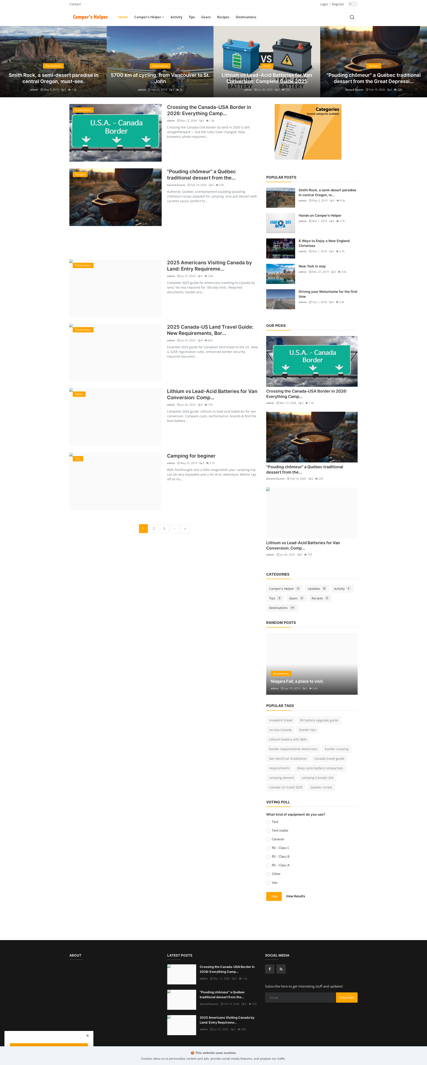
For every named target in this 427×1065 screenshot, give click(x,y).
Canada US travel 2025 (286, 787)
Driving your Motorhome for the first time (328, 294)
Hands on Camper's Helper (320, 215)
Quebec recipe (321, 787)
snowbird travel (280, 720)
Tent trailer (280, 830)
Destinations (246, 17)
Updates (316, 588)
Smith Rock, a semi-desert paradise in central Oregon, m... (327, 192)
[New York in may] (280, 274)
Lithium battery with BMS (288, 739)
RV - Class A (280, 865)
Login (324, 4)
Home (123, 17)
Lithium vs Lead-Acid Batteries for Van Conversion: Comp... (212, 394)
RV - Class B (281, 856)
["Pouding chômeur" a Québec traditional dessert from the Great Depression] (115, 197)
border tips (307, 730)
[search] (352, 16)
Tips (192, 17)
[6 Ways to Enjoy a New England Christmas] (280, 248)
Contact (75, 4)
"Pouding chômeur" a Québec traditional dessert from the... (201, 175)
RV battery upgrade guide (319, 720)
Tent (275, 821)
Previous (7, 62)
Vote (274, 896)
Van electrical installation (288, 758)
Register (338, 4)
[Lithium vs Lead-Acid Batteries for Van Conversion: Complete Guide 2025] (115, 417)
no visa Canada (280, 730)
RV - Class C (280, 847)
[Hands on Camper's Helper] (280, 223)
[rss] (281, 969)
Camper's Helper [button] (148, 17)
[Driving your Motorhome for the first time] (280, 299)
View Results (295, 896)
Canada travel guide (329, 758)
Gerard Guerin (354, 90)
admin (34, 90)
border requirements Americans (293, 749)
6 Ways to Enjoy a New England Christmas (324, 243)
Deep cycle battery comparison (320, 768)
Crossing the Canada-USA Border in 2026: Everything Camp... (209, 110)
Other (276, 874)
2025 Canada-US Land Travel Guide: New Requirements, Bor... (210, 330)
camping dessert (281, 778)
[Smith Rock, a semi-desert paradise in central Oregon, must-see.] (280, 198)
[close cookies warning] (87, 1035)
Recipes (223, 17)
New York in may (312, 266)
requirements (279, 768)
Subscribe (346, 997)
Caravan (278, 839)
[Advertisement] (164, 243)
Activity (176, 17)
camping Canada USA (318, 778)
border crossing (336, 749)
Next (420, 62)
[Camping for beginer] (115, 481)
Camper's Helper (284, 588)
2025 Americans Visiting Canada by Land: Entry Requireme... (209, 266)
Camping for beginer (191, 456)
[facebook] (269, 969)
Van (275, 882)
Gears (206, 17)
